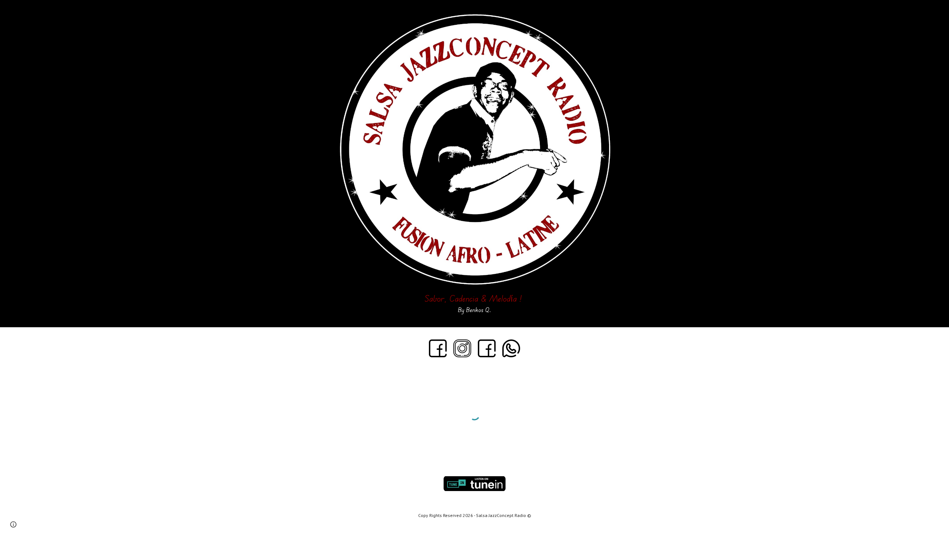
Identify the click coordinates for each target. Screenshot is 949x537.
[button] (13, 524)
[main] (474, 302)
